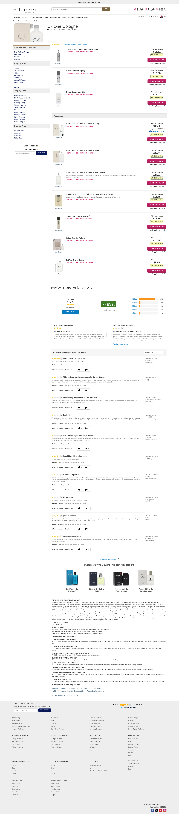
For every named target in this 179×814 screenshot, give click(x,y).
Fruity (14, 774)
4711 (16, 73)
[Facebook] (152, 810)
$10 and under (19, 131)
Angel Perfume (17, 723)
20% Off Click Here (157, 55)
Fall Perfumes (16, 744)
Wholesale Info (133, 739)
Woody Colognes (20, 114)
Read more (76, 177)
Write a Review (82, 44)
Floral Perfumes (19, 110)
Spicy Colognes (19, 117)
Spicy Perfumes (19, 107)
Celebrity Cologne (20, 103)
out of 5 (137, 705)
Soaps (53, 795)
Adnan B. (17, 87)
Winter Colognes (56, 747)
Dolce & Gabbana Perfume (21, 726)
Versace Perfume (18, 729)
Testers (92, 750)
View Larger (58, 63)
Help (150, 16)
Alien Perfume (16, 720)
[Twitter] (156, 810)
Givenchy (54, 726)
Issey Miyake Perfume (136, 729)
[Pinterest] (160, 810)
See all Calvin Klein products (64, 695)
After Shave (16, 783)
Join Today (44, 710)
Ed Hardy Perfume (96, 729)
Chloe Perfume (95, 723)
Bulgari (53, 720)
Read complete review (120, 344)
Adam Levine (18, 82)
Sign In (141, 16)
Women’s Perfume (96, 739)
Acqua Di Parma (19, 80)
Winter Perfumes (17, 747)
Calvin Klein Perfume (97, 720)
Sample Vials (55, 792)
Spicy (14, 768)
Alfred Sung (16, 718)
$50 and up (18, 138)
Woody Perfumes (20, 105)
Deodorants (16, 789)
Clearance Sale (19, 57)
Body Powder (55, 786)
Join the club (82, 17)
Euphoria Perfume (96, 726)
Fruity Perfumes (19, 112)
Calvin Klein (55, 29)
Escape (79, 689)
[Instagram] (164, 810)
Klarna (130, 753)
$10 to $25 (17, 133)
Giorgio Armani (133, 726)
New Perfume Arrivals (21, 52)
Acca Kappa (18, 75)
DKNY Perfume (133, 723)
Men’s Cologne (95, 741)
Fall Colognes (55, 744)
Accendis (17, 78)
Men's (37, 17)
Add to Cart (158, 60)
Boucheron (54, 718)
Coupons (17, 59)
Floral (14, 771)
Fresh (53, 771)
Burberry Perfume (96, 718)
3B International (19, 70)
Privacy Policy (133, 747)
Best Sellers (51, 17)
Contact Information (96, 765)
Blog (129, 755)
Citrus (53, 774)
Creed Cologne (133, 718)
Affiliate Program (134, 744)
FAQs (91, 768)
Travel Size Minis (17, 792)
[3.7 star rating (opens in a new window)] (125, 705)
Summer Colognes (57, 741)
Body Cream (55, 783)
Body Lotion (16, 786)
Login (130, 769)
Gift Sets (62, 17)
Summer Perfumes (18, 741)
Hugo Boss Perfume (57, 729)
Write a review (70, 311)
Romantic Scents (20, 95)
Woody (14, 765)
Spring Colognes (56, 739)
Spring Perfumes (17, 739)
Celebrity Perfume (20, 100)
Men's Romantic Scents (22, 98)
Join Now (41, 153)
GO (106, 9)
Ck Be (94, 689)
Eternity (63, 689)
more (99, 689)
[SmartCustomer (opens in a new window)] (128, 708)
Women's (20, 17)
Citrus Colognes (19, 122)
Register (131, 766)
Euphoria (87, 689)
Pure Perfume (55, 789)
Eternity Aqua (86, 691)
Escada (53, 723)
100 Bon (17, 68)
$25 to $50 (17, 135)
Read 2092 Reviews (70, 44)
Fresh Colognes (19, 119)
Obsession (72, 689)
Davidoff (131, 720)
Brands (71, 17)
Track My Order (133, 763)
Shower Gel (16, 795)
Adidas (16, 85)
